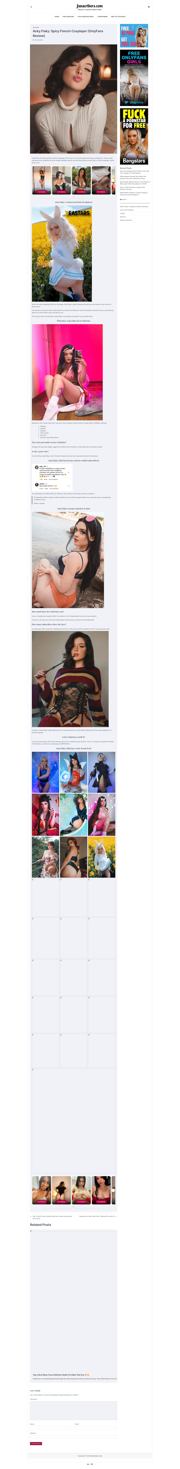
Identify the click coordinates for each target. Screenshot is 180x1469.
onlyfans (36, 27)
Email (77, 1424)
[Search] (31, 7)
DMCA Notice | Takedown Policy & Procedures (134, 206)
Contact (122, 213)
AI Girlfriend (102, 16)
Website (33, 1433)
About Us (123, 217)
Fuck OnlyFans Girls (86, 16)
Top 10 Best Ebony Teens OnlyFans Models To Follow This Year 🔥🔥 (61, 1375)
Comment (34, 1399)
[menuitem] (88, 1464)
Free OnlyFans (68, 16)
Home (57, 16)
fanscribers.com (90, 5)
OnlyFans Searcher (126, 220)
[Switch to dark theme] (149, 7)
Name (32, 1424)
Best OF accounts (118, 16)
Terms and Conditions (127, 210)
